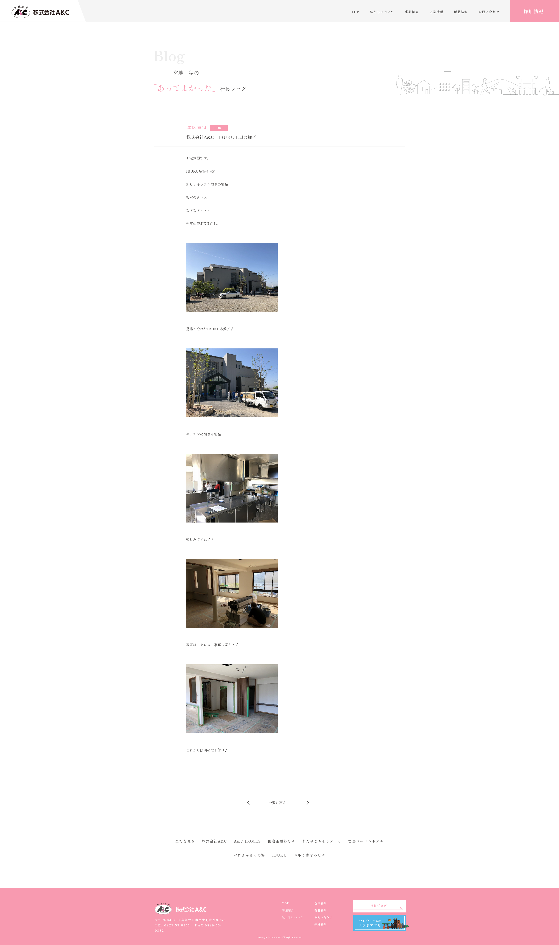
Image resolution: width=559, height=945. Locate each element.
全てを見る (185, 841)
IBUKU (279, 855)
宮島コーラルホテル (365, 841)
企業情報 (436, 12)
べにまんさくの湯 (249, 855)
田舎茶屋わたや (281, 841)
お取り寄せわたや (309, 855)
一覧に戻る (277, 802)
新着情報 (461, 12)
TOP (355, 12)
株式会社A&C (214, 841)
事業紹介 (412, 12)
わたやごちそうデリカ (321, 841)
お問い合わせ (488, 12)
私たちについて (382, 12)
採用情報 (534, 11)
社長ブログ (378, 905)
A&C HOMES (247, 841)
